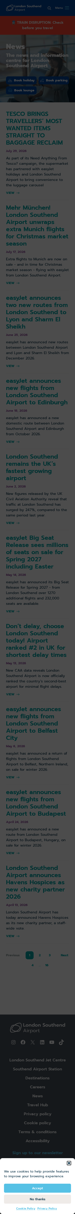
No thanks (37, 1199)
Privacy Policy (47, 1208)
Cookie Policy (25, 1208)
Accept (37, 1188)
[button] (69, 1163)
